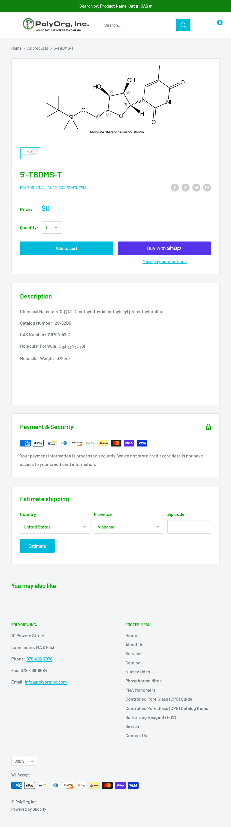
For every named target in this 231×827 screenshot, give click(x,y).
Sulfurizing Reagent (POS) (150, 717)
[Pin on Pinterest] (186, 187)
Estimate (37, 545)
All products (37, 48)
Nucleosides (137, 671)
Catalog (133, 662)
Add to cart (66, 248)
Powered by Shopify (28, 809)
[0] (215, 25)
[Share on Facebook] (175, 187)
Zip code (176, 514)
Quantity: (29, 227)
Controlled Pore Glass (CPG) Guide (158, 698)
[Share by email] (207, 187)
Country (28, 514)
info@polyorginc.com (46, 681)
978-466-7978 (39, 658)
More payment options (165, 261)
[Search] (183, 25)
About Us (134, 644)
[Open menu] (14, 25)
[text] (115, 347)
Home (16, 48)
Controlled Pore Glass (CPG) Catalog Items (166, 708)
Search (132, 726)
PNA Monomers (140, 689)
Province (103, 514)
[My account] (203, 25)
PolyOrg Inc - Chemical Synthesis (53, 187)
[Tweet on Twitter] (196, 187)
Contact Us (136, 735)
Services (134, 653)
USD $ (19, 761)
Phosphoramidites (143, 680)
